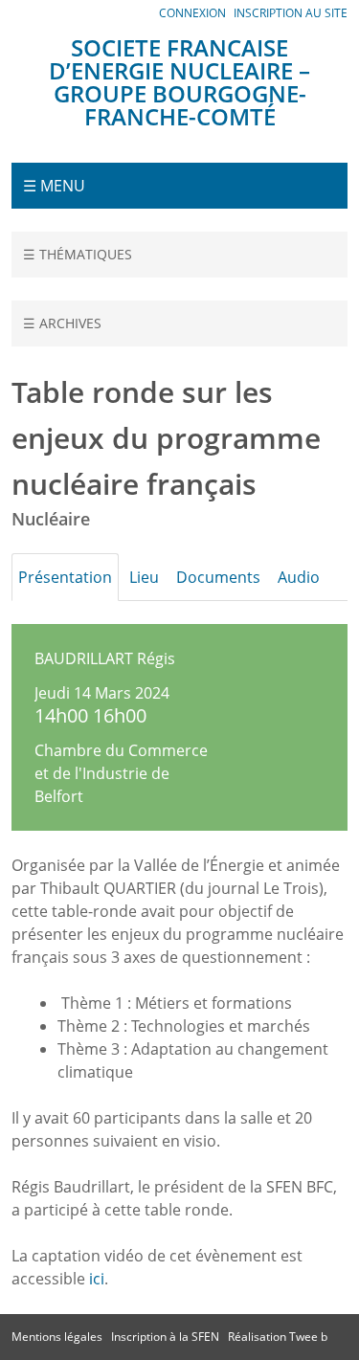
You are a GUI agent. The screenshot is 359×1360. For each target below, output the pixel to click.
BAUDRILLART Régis (104, 658)
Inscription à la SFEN (165, 1336)
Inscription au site (291, 13)
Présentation (65, 577)
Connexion (192, 13)
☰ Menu (54, 185)
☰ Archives (62, 323)
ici (96, 1278)
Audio (299, 577)
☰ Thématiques (77, 254)
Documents (218, 577)
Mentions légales (56, 1336)
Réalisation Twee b (277, 1336)
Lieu (144, 577)
